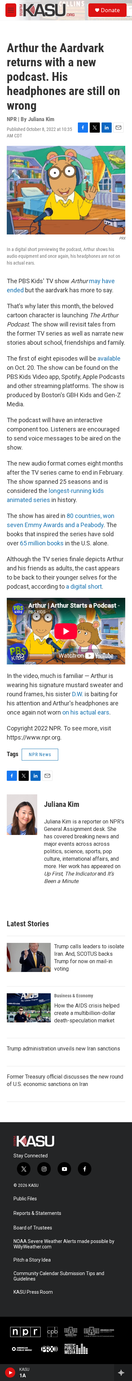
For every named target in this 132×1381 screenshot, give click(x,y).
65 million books (42, 543)
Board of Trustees (33, 1227)
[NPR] (25, 1332)
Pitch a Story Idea (32, 1260)
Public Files (25, 1198)
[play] (10, 1372)
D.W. (77, 694)
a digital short (84, 586)
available (108, 358)
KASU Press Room (33, 1292)
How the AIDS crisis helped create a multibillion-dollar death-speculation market (86, 1013)
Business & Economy (73, 995)
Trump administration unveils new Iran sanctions (63, 1048)
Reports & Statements (37, 1213)
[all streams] (123, 1372)
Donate (110, 10)
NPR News (40, 754)
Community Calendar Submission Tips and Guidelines (59, 1276)
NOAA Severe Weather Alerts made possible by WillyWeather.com (64, 1244)
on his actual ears (85, 712)
